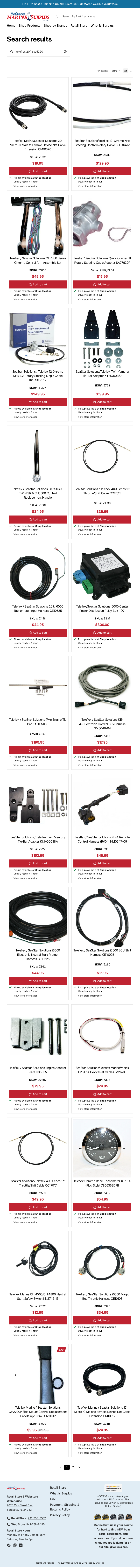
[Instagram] (15, 1545)
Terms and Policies (45, 1563)
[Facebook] (9, 1545)
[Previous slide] (80, 687)
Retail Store (58, 1487)
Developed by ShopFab (93, 1563)
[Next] (79, 1467)
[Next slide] (124, 687)
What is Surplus (61, 1493)
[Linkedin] (21, 1545)
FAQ (52, 1499)
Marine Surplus (73, 1563)
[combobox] (38, 52)
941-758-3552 (37, 1518)
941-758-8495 (35, 1524)
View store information (25, 186)
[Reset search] (65, 52)
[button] (115, 71)
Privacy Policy (60, 1515)
